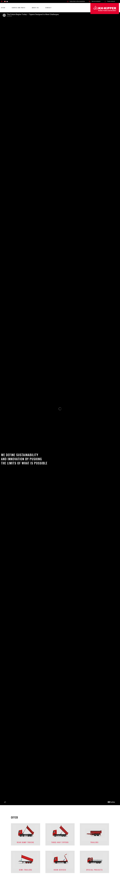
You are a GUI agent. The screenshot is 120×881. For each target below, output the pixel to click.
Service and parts (18, 8)
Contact (48, 8)
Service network (95, 1)
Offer (3, 8)
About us (35, 8)
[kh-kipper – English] (104, 8)
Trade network (111, 1)
